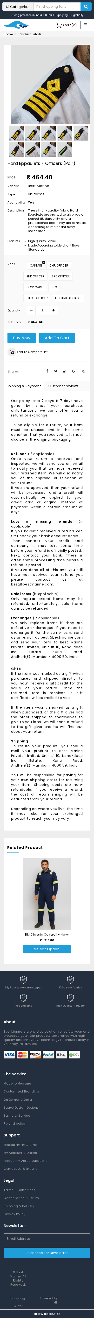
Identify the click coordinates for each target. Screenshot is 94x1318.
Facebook (17, 1299)
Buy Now (21, 338)
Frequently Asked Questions (26, 1161)
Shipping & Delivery (19, 1206)
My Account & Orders (20, 1153)
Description (15, 210)
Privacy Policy (14, 1214)
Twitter (17, 1306)
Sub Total (14, 322)
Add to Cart (57, 338)
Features (13, 241)
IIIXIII (54, 1302)
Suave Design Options (21, 1108)
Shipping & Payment (24, 386)
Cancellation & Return (21, 1198)
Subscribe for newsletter (47, 1252)
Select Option (47, 949)
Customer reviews (63, 386)
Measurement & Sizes (21, 1145)
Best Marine (16, 1274)
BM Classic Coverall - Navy (47, 934)
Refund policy (15, 1123)
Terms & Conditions (19, 1190)
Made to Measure (17, 1083)
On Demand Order (18, 1100)
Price (11, 177)
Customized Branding (21, 1091)
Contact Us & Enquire (21, 1169)
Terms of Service (17, 1116)
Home (8, 34)
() (70, 25)
